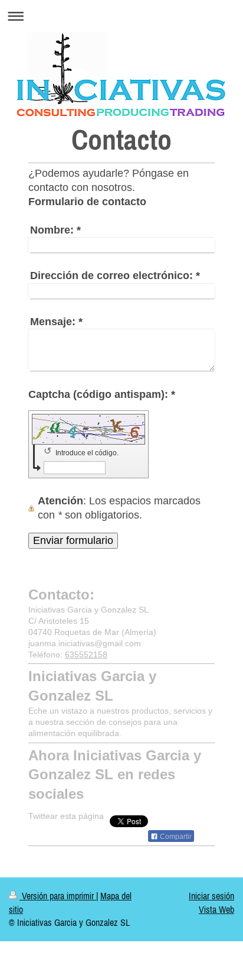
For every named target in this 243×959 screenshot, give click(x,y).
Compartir (175, 836)
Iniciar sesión (211, 895)
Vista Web (216, 909)
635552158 (86, 654)
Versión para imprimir (57, 895)
